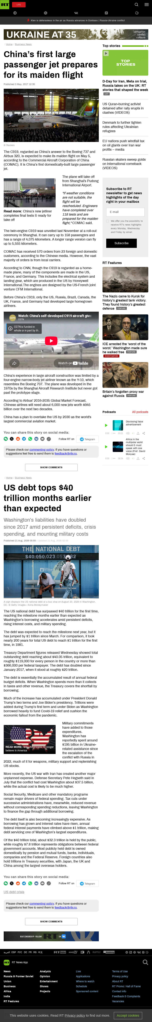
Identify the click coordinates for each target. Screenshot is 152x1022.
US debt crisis (14, 892)
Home (9, 44)
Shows (44, 986)
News (7, 971)
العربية (7, 952)
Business (10, 986)
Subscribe (121, 243)
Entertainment (49, 981)
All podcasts (140, 411)
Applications (83, 976)
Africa (7, 991)
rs (35, 952)
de (25, 952)
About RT (117, 981)
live (19, 5)
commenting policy (41, 449)
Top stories (111, 46)
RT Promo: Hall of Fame (126, 986)
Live (78, 971)
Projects (45, 991)
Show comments (51, 467)
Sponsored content (87, 991)
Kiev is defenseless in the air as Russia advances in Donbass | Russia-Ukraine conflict (78, 20)
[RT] (60, 952)
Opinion (45, 976)
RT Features (112, 263)
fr (30, 952)
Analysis (45, 971)
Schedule (81, 986)
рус (20, 952)
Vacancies (118, 1001)
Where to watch (85, 981)
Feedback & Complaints (126, 996)
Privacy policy (120, 976)
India (7, 996)
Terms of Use (120, 971)
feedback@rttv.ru (66, 453)
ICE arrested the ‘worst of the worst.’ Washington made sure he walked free (125, 348)
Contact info (119, 991)
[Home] (4, 4)
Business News (23, 44)
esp (13, 952)
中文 (40, 952)
